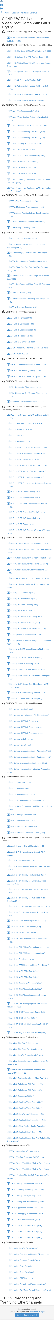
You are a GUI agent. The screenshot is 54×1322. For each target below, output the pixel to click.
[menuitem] (1, 5)
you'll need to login (37, 1311)
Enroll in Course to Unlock (27, 1315)
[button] (1, 2)
